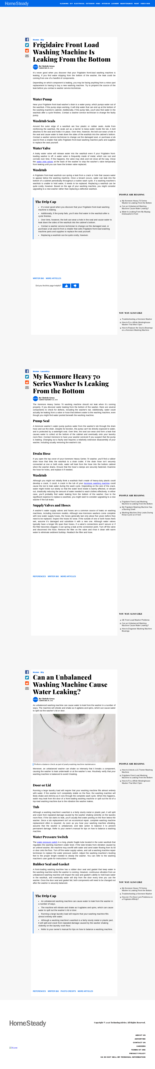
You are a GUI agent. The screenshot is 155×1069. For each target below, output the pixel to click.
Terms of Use (138, 1050)
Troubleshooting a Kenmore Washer (137, 319)
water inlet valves (45, 162)
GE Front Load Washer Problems (135, 620)
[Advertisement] (74, 259)
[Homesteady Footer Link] (32, 1023)
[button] (27, 41)
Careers (141, 1046)
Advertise (140, 1039)
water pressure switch (47, 842)
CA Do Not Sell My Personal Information (123, 1057)
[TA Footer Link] (32, 1047)
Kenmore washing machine (97, 483)
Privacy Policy (137, 1053)
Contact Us (139, 1042)
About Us (140, 1035)
